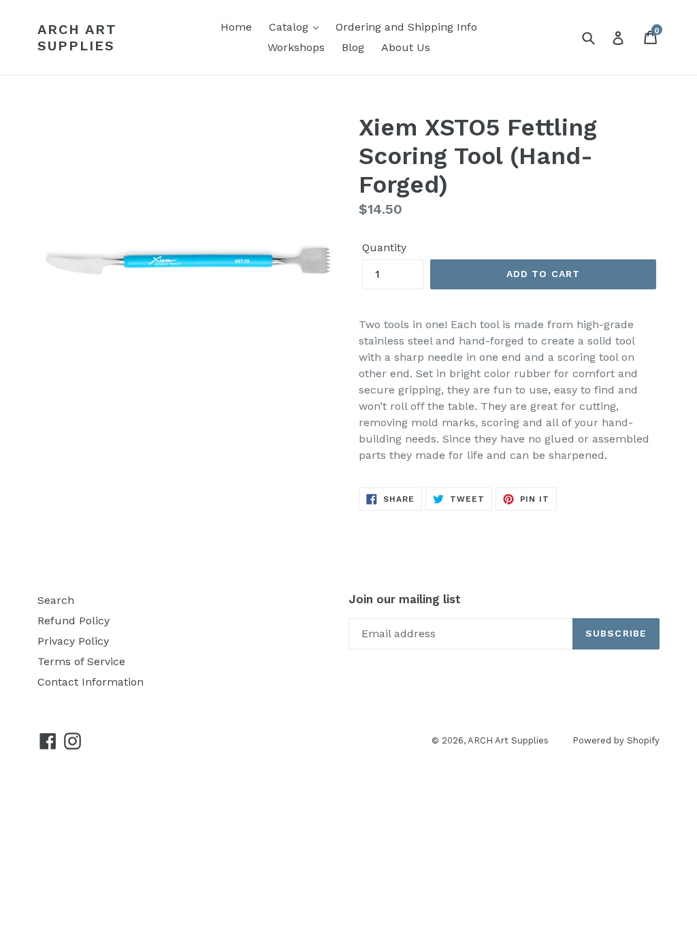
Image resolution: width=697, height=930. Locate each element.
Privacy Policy (73, 641)
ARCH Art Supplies (77, 37)
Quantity (384, 247)
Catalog (290, 26)
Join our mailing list (404, 599)
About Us (405, 47)
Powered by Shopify (616, 740)
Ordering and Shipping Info (406, 26)
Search (55, 600)
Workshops (296, 47)
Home (236, 26)
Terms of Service (81, 661)
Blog (353, 47)
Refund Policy (73, 620)
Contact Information (90, 681)
